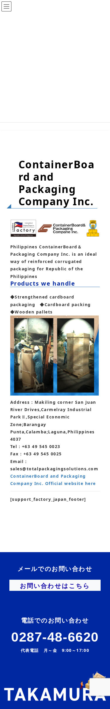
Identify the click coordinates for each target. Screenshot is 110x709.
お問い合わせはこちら (55, 585)
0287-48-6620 (55, 637)
